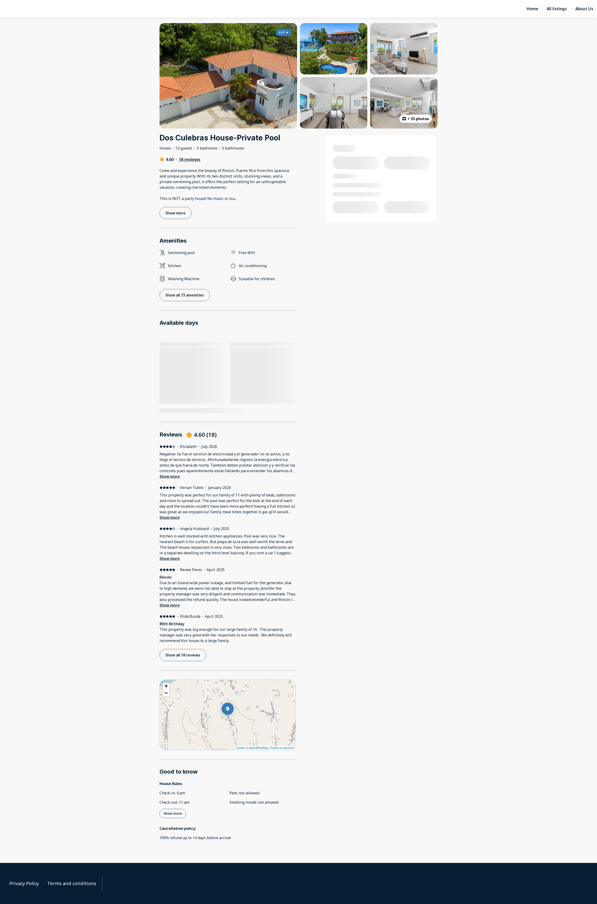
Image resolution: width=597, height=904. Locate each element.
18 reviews (189, 159)
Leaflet (240, 748)
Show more (170, 476)
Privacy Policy (24, 883)
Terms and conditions (71, 883)
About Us (584, 9)
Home (532, 9)
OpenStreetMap (259, 748)
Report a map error (282, 748)
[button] (234, 721)
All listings (557, 9)
